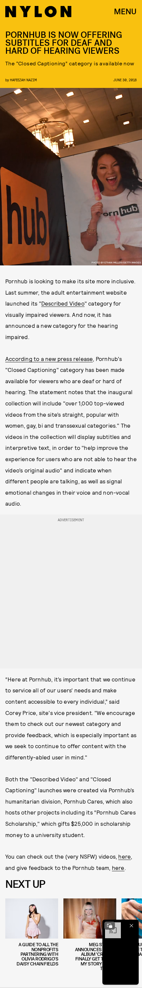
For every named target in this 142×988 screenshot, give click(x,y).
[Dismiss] (131, 926)
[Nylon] (38, 11)
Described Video (63, 303)
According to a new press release (49, 358)
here (124, 856)
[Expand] (109, 926)
